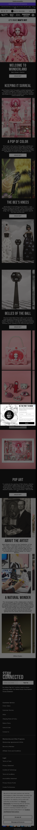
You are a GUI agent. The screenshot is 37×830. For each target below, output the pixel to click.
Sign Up (26, 423)
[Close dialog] (34, 405)
